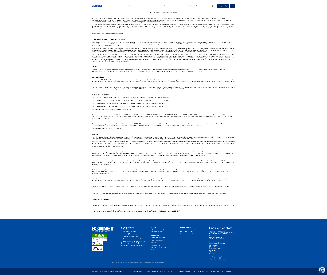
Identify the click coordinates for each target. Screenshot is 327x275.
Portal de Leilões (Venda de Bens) (132, 245)
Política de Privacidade (187, 234)
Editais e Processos (169, 6)
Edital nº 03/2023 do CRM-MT (112, 128)
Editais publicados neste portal (131, 239)
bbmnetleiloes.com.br (204, 70)
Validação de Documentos (159, 250)
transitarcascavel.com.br (165, 70)
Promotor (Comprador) (129, 234)
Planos (148, 6)
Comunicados (155, 245)
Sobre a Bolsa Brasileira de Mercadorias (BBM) (159, 230)
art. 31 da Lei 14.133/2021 (186, 139)
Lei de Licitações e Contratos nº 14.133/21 (212, 161)
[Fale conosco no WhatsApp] (322, 270)
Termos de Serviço (155, 262)
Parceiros (154, 242)
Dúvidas (190, 6)
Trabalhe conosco (157, 240)
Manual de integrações (158, 247)
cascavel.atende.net (201, 71)
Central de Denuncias (158, 237)
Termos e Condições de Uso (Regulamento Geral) (189, 230)
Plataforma (129, 6)
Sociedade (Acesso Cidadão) (130, 236)
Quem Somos (108, 6)
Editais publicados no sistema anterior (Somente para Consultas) (134, 242)
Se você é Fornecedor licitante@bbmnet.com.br (216, 237)
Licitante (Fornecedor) (128, 231)
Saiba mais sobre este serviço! (101, 217)
